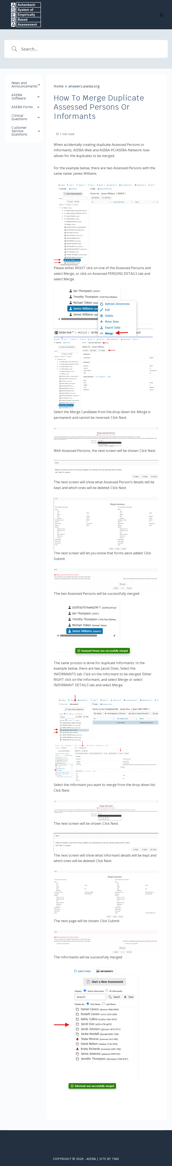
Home (59, 86)
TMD (115, 1159)
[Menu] (161, 15)
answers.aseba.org (84, 86)
